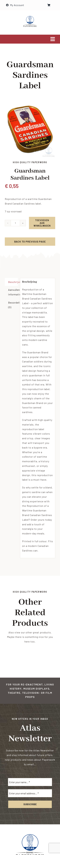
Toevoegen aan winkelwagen (42, 223)
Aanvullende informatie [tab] (13, 292)
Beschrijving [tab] (13, 281)
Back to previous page (30, 241)
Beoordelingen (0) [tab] (13, 305)
